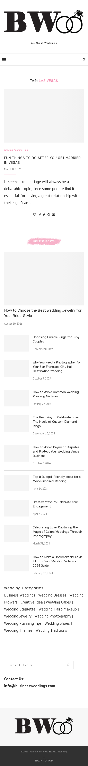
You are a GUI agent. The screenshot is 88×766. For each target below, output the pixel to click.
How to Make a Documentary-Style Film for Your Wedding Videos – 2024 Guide (57, 561)
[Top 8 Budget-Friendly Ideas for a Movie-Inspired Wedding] (16, 483)
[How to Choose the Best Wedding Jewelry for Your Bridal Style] (44, 278)
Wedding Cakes (58, 602)
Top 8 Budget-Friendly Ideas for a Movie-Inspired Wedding (57, 479)
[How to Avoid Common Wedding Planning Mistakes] (16, 398)
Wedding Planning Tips (16, 150)
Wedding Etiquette (19, 609)
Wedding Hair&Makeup (57, 609)
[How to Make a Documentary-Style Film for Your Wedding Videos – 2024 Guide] (16, 563)
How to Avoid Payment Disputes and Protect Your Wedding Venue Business (56, 451)
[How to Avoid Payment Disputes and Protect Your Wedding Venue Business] (16, 453)
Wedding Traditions (51, 630)
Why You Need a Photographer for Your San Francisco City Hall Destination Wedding (57, 367)
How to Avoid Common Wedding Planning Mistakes (56, 394)
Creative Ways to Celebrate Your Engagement (55, 504)
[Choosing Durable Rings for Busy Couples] (16, 343)
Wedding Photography (52, 616)
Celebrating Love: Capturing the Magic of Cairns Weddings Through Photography (57, 532)
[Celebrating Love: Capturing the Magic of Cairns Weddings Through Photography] (16, 533)
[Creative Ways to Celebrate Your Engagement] (16, 508)
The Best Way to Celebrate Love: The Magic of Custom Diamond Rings (56, 421)
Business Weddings (19, 595)
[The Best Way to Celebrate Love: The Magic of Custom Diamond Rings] (16, 423)
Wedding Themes (18, 630)
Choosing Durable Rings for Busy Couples (56, 339)
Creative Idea (31, 602)
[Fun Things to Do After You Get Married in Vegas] (44, 116)
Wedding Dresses (52, 595)
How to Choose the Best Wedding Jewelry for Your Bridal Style (42, 313)
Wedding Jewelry (17, 616)
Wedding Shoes (57, 623)
